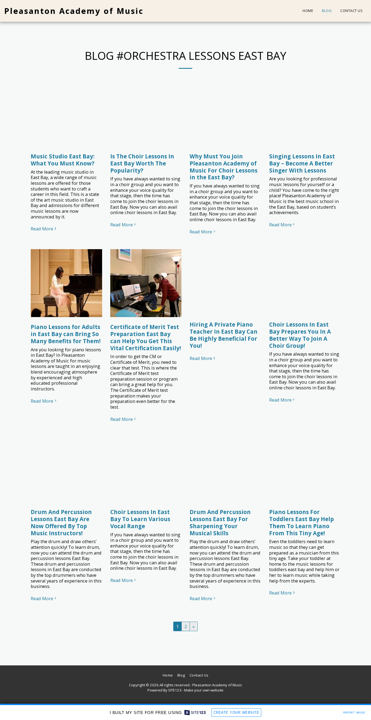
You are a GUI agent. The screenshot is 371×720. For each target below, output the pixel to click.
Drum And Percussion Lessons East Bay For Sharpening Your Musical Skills (220, 522)
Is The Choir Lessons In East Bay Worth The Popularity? (142, 163)
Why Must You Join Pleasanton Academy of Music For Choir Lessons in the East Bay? (223, 166)
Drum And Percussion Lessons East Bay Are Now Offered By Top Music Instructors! (61, 522)
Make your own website (204, 690)
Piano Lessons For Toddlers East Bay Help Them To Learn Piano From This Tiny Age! (301, 522)
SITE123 (174, 690)
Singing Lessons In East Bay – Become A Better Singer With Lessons (302, 163)
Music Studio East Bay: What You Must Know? (63, 159)
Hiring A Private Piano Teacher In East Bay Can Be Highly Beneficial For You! (223, 335)
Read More (42, 229)
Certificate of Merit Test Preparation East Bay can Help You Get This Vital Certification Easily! (145, 337)
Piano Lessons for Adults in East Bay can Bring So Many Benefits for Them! (65, 334)
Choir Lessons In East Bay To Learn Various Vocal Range (140, 519)
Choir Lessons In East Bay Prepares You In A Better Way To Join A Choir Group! (300, 335)
